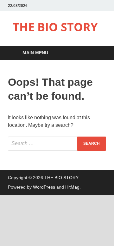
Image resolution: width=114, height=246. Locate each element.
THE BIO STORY (55, 27)
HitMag (72, 187)
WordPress (44, 187)
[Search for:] (57, 144)
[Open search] (98, 53)
